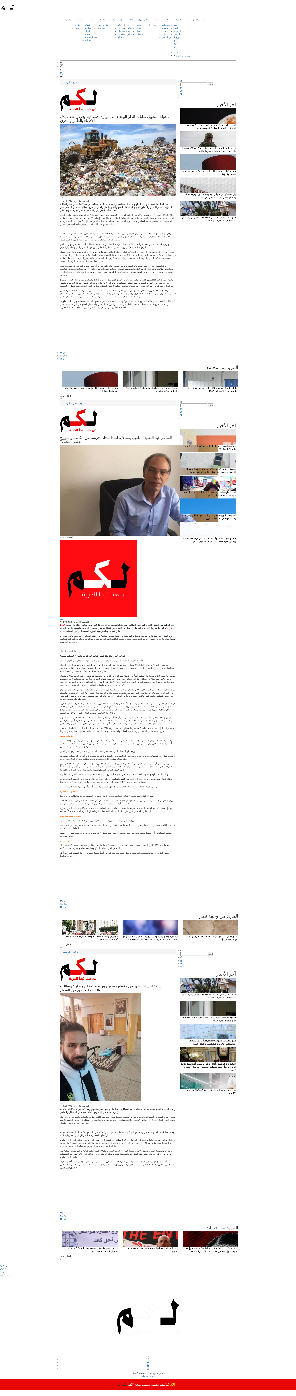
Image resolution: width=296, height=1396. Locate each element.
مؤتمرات (101, 27)
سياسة (80, 19)
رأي (122, 19)
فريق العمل (198, 19)
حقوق (154, 24)
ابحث (210, 84)
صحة (87, 34)
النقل (87, 30)
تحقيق (139, 24)
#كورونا (177, 37)
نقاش (129, 27)
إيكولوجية (178, 30)
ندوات (129, 30)
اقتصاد (102, 19)
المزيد (178, 19)
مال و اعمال (102, 24)
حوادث (88, 27)
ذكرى (176, 43)
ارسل (65, 358)
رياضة (113, 19)
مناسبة (165, 27)
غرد (63, 352)
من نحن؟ (4, 1265)
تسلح (176, 40)
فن (128, 24)
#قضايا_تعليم (91, 37)
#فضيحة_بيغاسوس (182, 55)
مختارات (166, 24)
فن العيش (166, 37)
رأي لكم (121, 24)
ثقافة (131, 19)
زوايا (176, 46)
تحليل (77, 27)
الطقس (177, 34)
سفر (164, 30)
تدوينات (121, 34)
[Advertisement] (118, 329)
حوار (138, 30)
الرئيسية (68, 19)
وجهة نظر (122, 30)
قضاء (87, 24)
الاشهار (3, 1268)
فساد (176, 27)
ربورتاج (139, 27)
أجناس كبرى (143, 19)
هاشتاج (121, 37)
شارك (64, 355)
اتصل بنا (3, 1271)
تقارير (77, 24)
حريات (157, 19)
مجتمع (90, 19)
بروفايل (139, 34)
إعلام (176, 24)
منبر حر (121, 27)
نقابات (88, 40)
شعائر (165, 34)
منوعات (167, 19)
